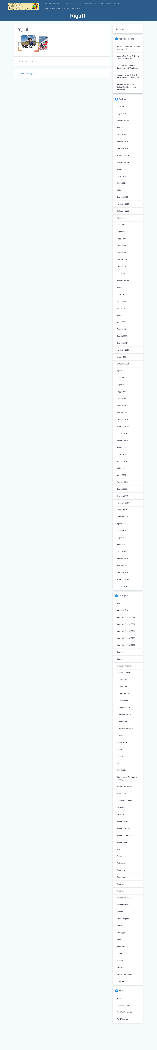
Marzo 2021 (121, 399)
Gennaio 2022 (122, 336)
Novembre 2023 (123, 204)
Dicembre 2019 (122, 496)
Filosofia (120, 756)
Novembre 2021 (123, 350)
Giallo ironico (121, 770)
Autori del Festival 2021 (126, 631)
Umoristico (121, 967)
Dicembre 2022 (122, 267)
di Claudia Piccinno (124, 666)
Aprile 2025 (121, 128)
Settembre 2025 (123, 121)
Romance (120, 884)
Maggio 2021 (122, 392)
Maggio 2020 (122, 461)
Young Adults (121, 981)
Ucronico (120, 960)
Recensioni (121, 877)
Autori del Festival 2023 (126, 645)
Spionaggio (121, 933)
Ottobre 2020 (122, 433)
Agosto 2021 (121, 371)
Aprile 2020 (121, 468)
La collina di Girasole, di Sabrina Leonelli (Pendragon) (127, 66)
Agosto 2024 (121, 169)
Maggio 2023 (122, 239)
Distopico (120, 735)
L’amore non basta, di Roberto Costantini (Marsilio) (128, 57)
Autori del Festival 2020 (126, 624)
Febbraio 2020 (122, 482)
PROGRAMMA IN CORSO (51, 4)
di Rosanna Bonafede (125, 728)
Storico (119, 940)
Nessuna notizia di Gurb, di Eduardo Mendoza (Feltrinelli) (128, 76)
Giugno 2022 (121, 301)
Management (121, 807)
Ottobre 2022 (122, 273)
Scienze (120, 912)
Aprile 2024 (121, 190)
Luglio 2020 (121, 454)
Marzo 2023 (121, 246)
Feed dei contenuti (124, 1005)
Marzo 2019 (121, 552)
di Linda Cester (122, 701)
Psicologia (121, 870)
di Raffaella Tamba (124, 715)
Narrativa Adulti (122, 821)
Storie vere (121, 947)
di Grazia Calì (122, 687)
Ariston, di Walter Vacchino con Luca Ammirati (128, 47)
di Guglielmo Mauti (124, 694)
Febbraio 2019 (122, 559)
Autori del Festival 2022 (126, 638)
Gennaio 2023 (122, 260)
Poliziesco (121, 863)
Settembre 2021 (123, 364)
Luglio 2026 (121, 107)
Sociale (119, 926)
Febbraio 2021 (122, 406)
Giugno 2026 (121, 114)
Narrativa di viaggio (124, 835)
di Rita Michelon (123, 721)
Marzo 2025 (121, 134)
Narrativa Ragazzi (123, 842)
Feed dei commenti (124, 1012)
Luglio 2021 (121, 378)
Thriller (119, 953)
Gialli (118, 763)
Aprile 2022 (121, 315)
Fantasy (120, 749)
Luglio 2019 (121, 531)
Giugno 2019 (121, 538)
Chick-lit (120, 659)
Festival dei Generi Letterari (79, 4)
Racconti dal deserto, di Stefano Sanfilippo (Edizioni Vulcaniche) (127, 87)
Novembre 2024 (123, 155)
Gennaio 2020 (122, 489)
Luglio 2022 (121, 294)
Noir (118, 849)
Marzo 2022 (121, 322)
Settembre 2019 (123, 517)
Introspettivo (121, 794)
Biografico (120, 652)
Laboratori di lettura (124, 801)
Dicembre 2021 (122, 343)
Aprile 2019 (121, 545)
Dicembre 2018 (122, 572)
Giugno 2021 (121, 385)
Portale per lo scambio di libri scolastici (61, 9)
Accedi (119, 998)
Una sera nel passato (125, 974)
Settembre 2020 (123, 440)
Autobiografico (122, 610)
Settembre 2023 (123, 211)
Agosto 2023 (121, 218)
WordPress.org (122, 1019)
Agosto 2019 (121, 524)
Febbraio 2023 (122, 253)
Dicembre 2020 (122, 419)
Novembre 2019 (123, 503)
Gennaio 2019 (122, 565)
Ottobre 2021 (122, 357)
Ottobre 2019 (122, 510)
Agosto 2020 (121, 447)
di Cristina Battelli (123, 673)
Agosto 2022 (121, 287)
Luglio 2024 (121, 176)
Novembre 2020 (123, 426)
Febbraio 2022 (122, 329)
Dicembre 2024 (122, 148)
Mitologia (120, 814)
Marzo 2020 (121, 475)
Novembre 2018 (123, 579)
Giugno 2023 (121, 232)
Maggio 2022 (122, 308)
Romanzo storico (123, 905)
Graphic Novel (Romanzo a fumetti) (127, 778)
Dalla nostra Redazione (106, 4)
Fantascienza (122, 742)
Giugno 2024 (121, 183)
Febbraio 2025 (122, 141)
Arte (118, 603)
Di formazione (122, 680)
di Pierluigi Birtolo (123, 708)
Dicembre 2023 (122, 197)
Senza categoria (123, 919)
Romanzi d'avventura (124, 898)
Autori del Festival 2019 (126, 617)
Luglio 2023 (121, 225)
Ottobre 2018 (122, 586)
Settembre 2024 (123, 162)
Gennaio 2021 (122, 413)
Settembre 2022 (123, 280)
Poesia (119, 856)
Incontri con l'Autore (124, 787)
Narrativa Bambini (123, 828)
